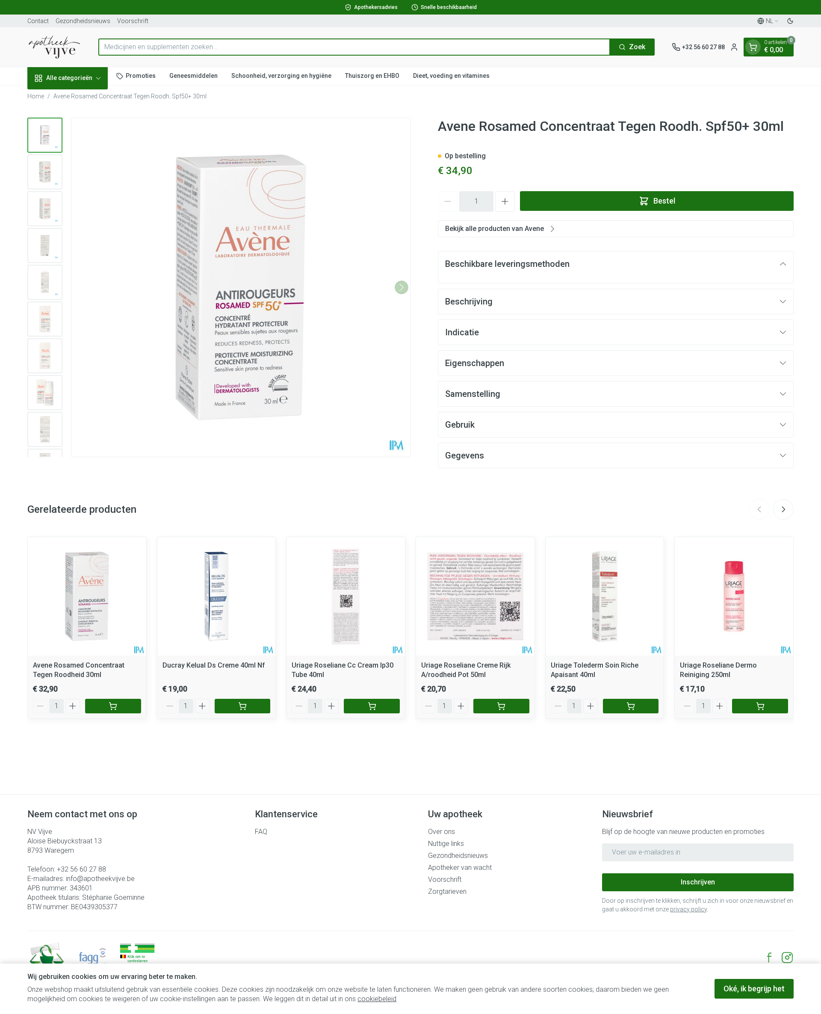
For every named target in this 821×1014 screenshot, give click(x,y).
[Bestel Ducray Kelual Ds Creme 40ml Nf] (243, 706)
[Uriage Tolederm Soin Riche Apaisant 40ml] (605, 596)
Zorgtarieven (447, 891)
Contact (38, 21)
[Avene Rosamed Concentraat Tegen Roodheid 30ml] (87, 596)
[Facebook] (769, 957)
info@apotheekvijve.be (100, 879)
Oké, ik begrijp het (754, 988)
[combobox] (354, 47)
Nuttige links (446, 844)
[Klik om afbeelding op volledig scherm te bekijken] (240, 287)
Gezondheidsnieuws (83, 21)
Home (35, 96)
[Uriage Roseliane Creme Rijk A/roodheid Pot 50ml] (475, 596)
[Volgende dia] (783, 509)
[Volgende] (401, 287)
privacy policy (688, 909)
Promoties (141, 75)
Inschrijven (698, 882)
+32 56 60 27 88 (81, 869)
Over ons (441, 832)
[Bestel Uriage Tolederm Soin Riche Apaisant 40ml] (631, 706)
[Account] (734, 47)
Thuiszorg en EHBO (372, 75)
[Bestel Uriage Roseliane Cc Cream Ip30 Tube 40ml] (372, 706)
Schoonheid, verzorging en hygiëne (281, 75)
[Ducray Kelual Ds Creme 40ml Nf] (216, 596)
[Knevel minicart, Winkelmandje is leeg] (753, 47)
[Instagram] (787, 957)
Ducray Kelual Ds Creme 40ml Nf (213, 665)
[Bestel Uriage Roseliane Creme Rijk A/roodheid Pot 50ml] (501, 706)
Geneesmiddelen (193, 75)
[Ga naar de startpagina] (54, 47)
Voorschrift (132, 21)
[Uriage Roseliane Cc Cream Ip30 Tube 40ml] (345, 596)
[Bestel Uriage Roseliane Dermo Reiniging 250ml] (760, 706)
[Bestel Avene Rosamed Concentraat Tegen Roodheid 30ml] (113, 706)
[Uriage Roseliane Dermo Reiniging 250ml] (734, 596)
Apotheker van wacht (460, 867)
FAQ (261, 832)
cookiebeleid (376, 999)
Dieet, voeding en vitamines (451, 75)
